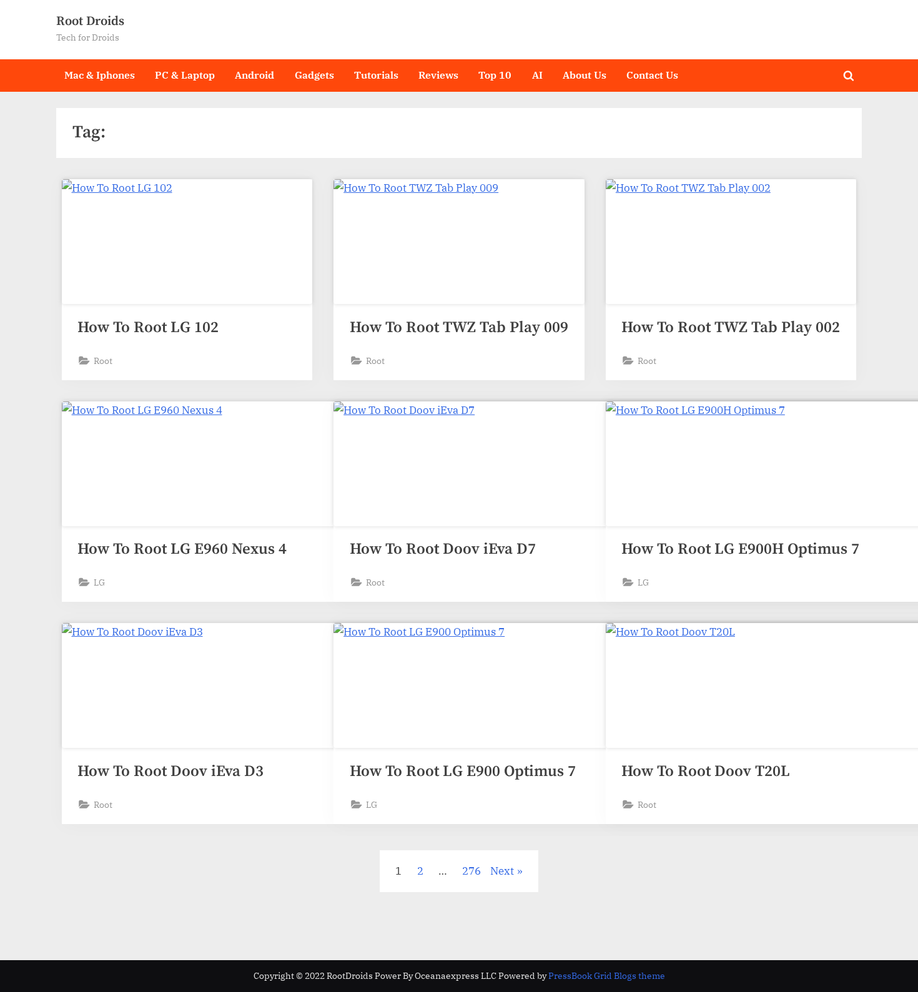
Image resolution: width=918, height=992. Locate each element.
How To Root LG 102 (148, 327)
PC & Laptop (185, 74)
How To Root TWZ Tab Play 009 (459, 327)
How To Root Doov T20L (705, 771)
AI (537, 74)
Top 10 (494, 74)
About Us (584, 74)
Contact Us (652, 74)
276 (471, 871)
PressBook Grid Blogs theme (606, 975)
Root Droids (90, 21)
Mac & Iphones (99, 74)
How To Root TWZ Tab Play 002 (730, 327)
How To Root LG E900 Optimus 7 (463, 771)
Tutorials (376, 74)
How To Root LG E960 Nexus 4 (182, 549)
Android (254, 74)
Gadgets (314, 74)
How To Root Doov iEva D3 (170, 771)
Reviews (438, 74)
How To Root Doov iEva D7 (443, 549)
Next (502, 871)
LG (99, 582)
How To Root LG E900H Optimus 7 (740, 549)
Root (103, 360)
